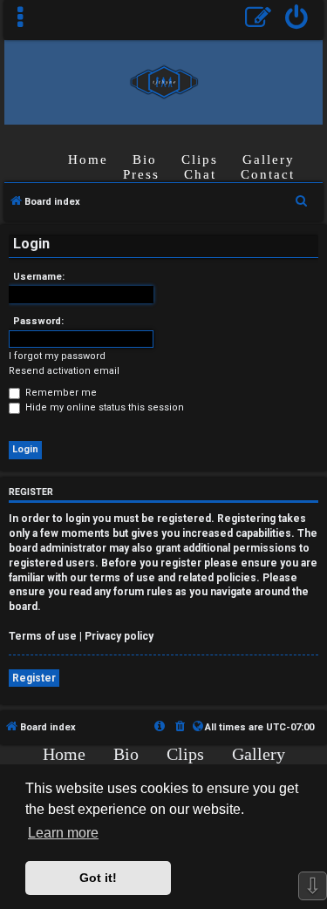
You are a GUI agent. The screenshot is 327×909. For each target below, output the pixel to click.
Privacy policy (119, 636)
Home (88, 159)
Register (34, 678)
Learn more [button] (63, 832)
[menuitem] (297, 19)
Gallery (268, 159)
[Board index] (163, 81)
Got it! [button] (98, 878)
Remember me (60, 392)
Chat (200, 174)
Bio (145, 159)
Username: (39, 276)
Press (141, 174)
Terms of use (43, 636)
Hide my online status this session (103, 407)
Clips (199, 159)
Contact (268, 174)
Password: (38, 321)
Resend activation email (64, 370)
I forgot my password (57, 356)
